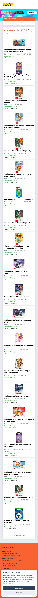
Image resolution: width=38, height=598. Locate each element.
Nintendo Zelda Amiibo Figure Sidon (19, 223)
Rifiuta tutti (19, 592)
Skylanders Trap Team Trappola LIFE (18, 199)
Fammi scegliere (8, 583)
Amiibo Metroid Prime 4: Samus (17, 297)
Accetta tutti (19, 588)
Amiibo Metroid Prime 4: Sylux (16, 396)
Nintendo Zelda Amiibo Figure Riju (18, 151)
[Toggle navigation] (33, 4)
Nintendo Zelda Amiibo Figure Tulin (18, 497)
